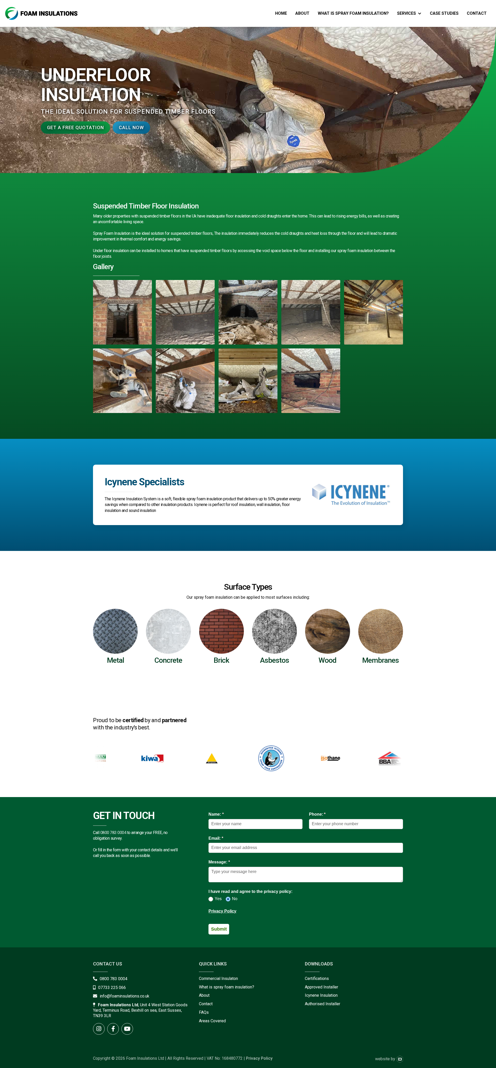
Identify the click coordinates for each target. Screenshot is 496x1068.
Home (281, 13)
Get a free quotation (75, 127)
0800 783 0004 (113, 832)
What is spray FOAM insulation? (353, 13)
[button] (409, 13)
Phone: (325, 814)
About (302, 13)
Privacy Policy (222, 911)
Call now (131, 127)
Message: (227, 862)
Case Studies (444, 13)
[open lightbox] (122, 312)
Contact (477, 13)
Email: (224, 838)
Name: (224, 814)
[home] (41, 13)
